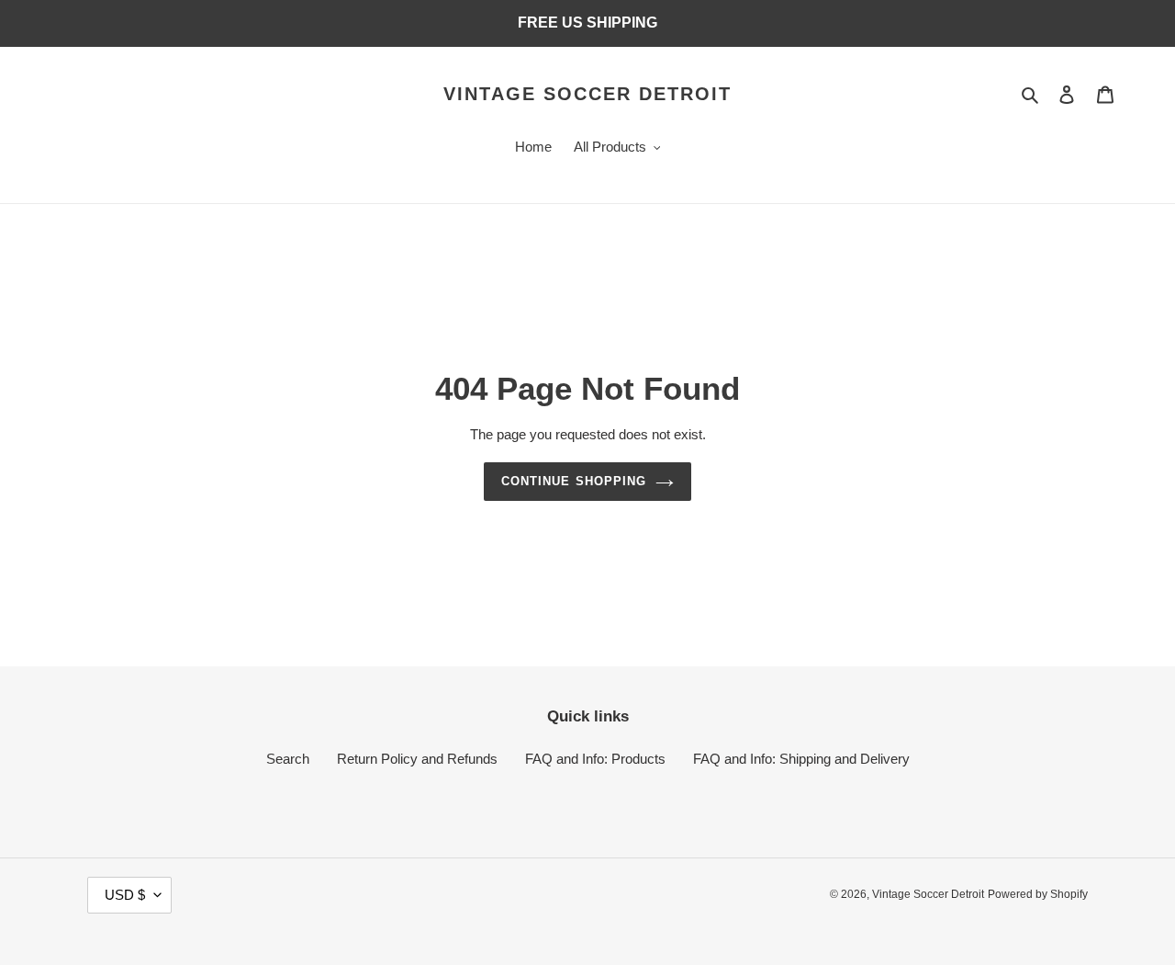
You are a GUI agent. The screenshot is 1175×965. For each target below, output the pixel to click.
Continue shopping (573, 481)
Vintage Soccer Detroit (587, 94)
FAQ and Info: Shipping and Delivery (801, 758)
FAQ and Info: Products (595, 758)
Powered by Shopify (1038, 894)
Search (287, 758)
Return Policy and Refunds (417, 758)
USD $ (125, 895)
